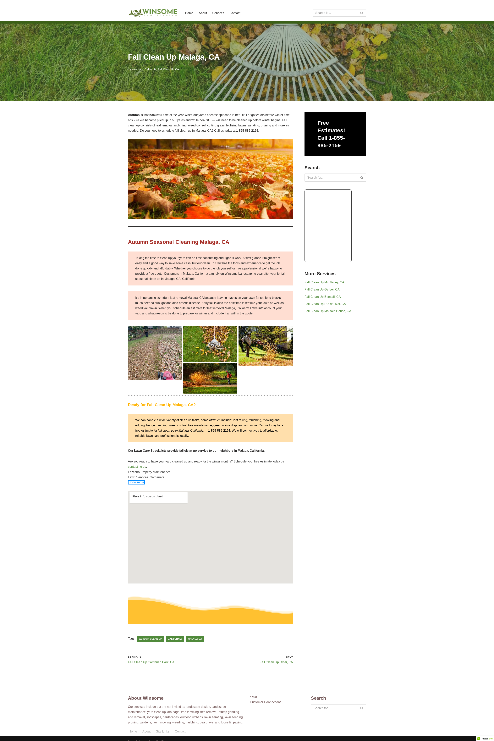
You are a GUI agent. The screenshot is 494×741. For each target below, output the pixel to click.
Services (218, 13)
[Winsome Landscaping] (153, 13)
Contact (235, 13)
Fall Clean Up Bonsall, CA (323, 296)
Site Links (162, 731)
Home (189, 13)
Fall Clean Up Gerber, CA (322, 289)
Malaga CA (195, 639)
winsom (136, 69)
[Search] (362, 13)
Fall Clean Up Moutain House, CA (328, 311)
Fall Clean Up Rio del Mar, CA (325, 304)
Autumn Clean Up (150, 639)
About (203, 13)
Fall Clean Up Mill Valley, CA (324, 282)
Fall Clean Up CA (168, 69)
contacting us (137, 466)
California (150, 69)
